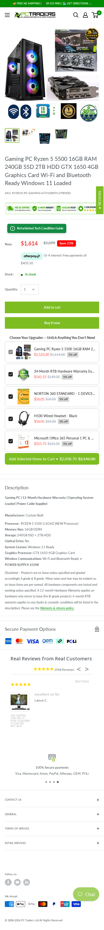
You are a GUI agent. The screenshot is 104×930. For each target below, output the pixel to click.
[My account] (85, 15)
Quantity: (11, 289)
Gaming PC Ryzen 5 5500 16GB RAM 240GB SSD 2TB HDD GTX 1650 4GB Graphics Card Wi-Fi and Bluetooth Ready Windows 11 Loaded (65, 349)
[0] (95, 15)
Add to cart (52, 307)
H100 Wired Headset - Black (55, 416)
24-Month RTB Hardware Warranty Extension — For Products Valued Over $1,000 (65, 371)
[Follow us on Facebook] (8, 882)
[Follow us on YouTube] (17, 882)
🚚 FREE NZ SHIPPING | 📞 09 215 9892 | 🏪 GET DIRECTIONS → (52, 3)
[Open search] (76, 15)
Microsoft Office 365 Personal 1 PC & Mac (65, 438)
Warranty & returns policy (57, 608)
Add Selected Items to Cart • (52, 458)
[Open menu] (7, 15)
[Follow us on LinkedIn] (26, 882)
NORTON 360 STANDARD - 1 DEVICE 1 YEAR (65, 393)
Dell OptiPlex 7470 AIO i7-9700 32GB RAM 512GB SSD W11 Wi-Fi (20, 721)
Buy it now (52, 323)
